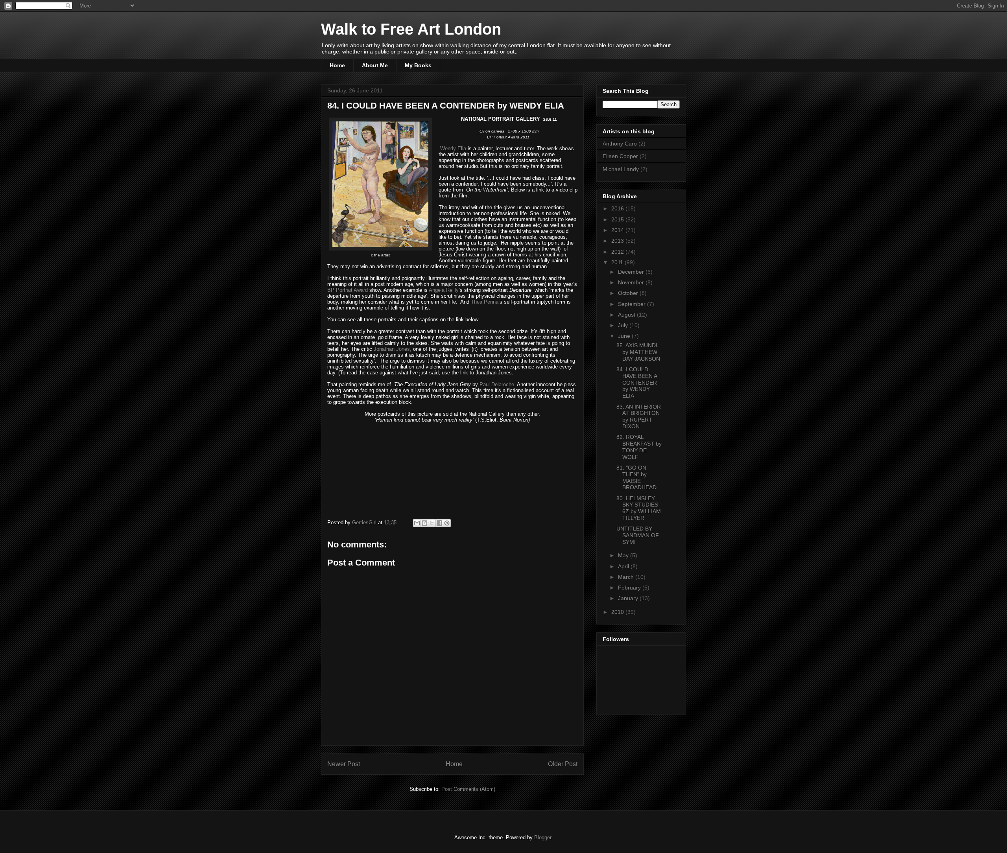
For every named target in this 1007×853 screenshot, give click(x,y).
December (632, 272)
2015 (618, 219)
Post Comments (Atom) (468, 789)
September (632, 304)
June (625, 336)
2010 (618, 612)
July (623, 325)
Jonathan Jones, (392, 349)
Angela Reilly (444, 290)
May (624, 555)
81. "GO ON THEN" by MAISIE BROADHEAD (636, 477)
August (627, 314)
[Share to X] (432, 523)
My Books (418, 65)
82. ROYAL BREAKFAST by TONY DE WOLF (639, 447)
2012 (618, 252)
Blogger (542, 837)
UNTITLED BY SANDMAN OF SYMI (637, 535)
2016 (618, 208)
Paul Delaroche (497, 384)
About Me (375, 65)
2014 (618, 230)
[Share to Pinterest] (447, 523)
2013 (618, 241)
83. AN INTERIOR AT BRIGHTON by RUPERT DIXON (638, 416)
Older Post (562, 764)
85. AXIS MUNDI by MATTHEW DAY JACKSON (638, 352)
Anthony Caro (620, 143)
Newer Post (343, 764)
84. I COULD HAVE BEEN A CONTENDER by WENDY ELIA (636, 382)
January (629, 598)
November (632, 282)
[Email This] (417, 523)
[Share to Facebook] (439, 523)
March (626, 577)
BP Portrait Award (348, 290)
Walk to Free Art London (411, 29)
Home (337, 65)
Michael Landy (621, 169)
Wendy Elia (452, 148)
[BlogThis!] (424, 523)
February (630, 587)
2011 (618, 262)
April (624, 566)
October (629, 293)
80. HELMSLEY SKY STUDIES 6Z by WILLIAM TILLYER (638, 508)
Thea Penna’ (485, 302)
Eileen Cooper (620, 156)
